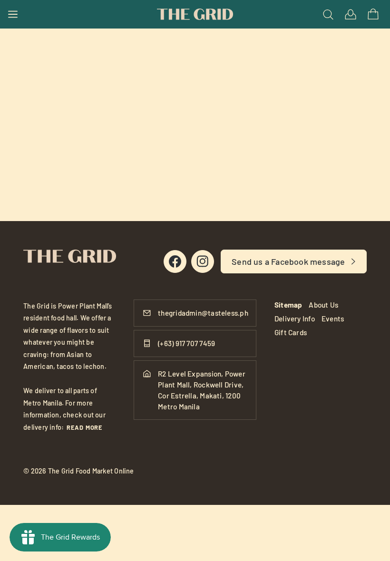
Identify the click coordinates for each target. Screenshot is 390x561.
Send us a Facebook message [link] (288, 261)
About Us (323, 304)
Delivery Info (294, 318)
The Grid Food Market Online (91, 471)
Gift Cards (290, 332)
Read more (84, 427)
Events (333, 318)
